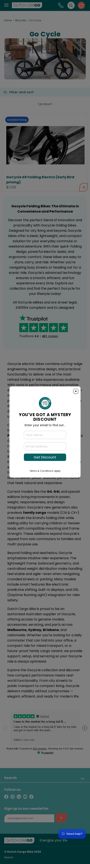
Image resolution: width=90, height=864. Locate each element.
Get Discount (45, 457)
